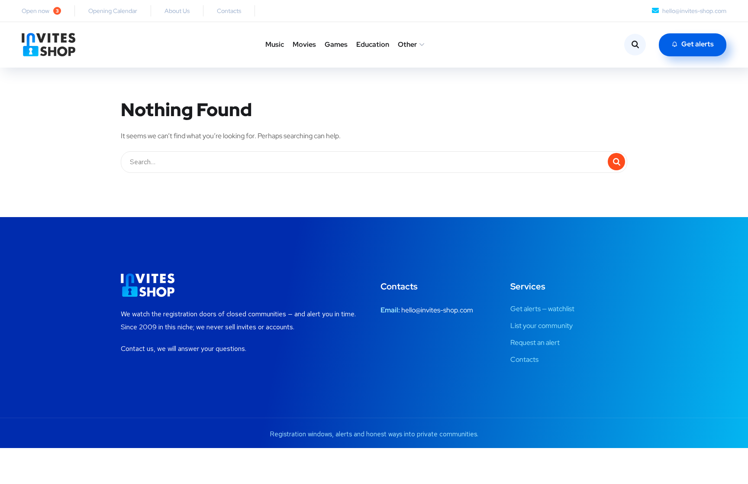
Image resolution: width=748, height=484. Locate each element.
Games (336, 44)
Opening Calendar (112, 11)
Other (407, 44)
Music (274, 44)
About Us (177, 11)
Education (372, 44)
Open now (40, 11)
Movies (304, 44)
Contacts (229, 11)
